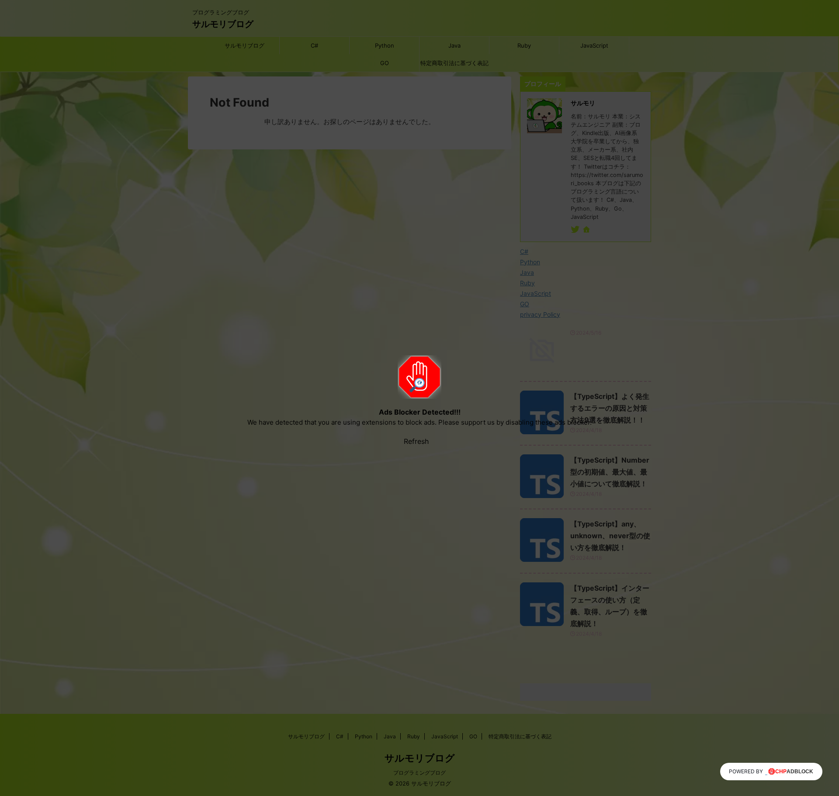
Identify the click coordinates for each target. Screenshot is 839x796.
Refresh (416, 441)
